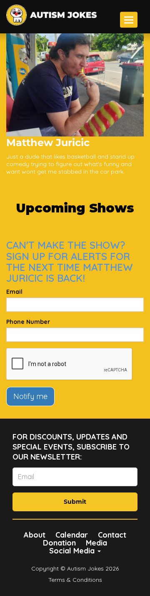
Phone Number (28, 322)
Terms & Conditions (75, 579)
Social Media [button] (73, 551)
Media (96, 543)
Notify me (30, 396)
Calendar (71, 535)
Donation (59, 543)
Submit (75, 501)
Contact (112, 535)
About (34, 535)
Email (14, 291)
